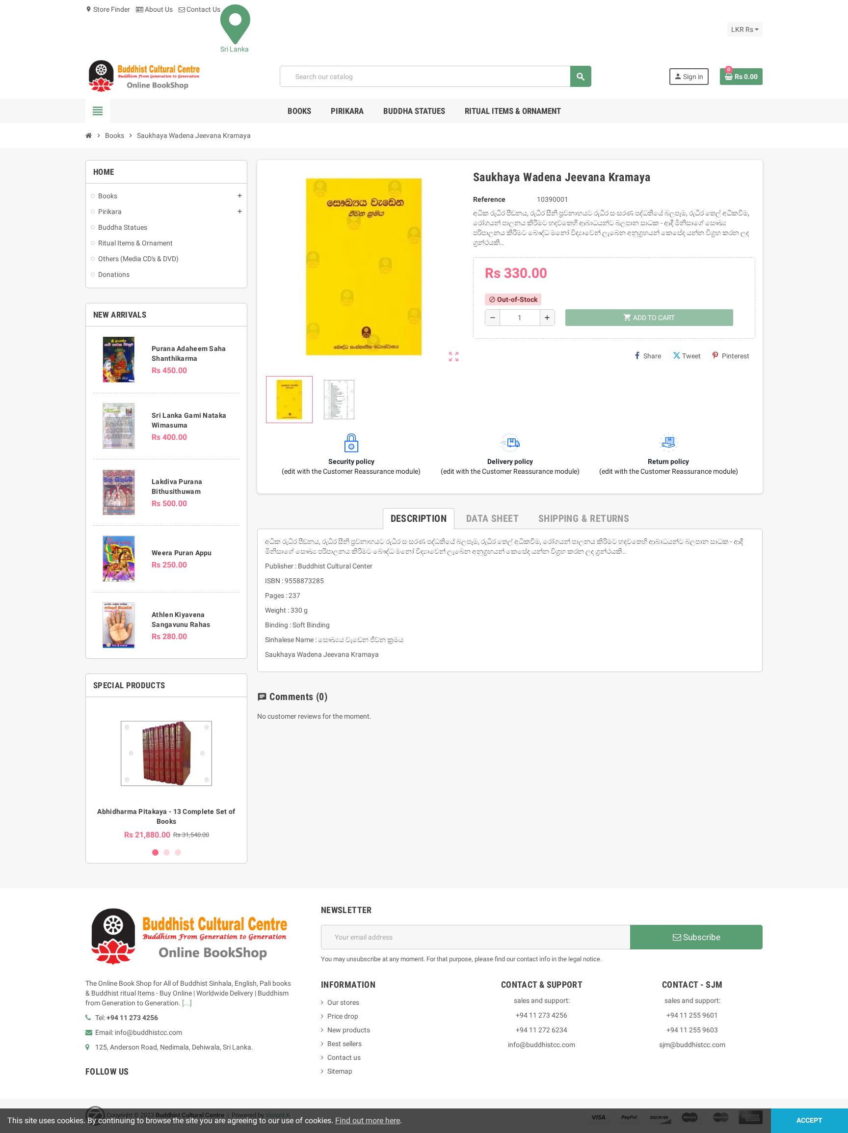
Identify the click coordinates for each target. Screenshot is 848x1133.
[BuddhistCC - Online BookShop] (143, 76)
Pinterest (735, 356)
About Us (158, 9)
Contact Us (202, 9)
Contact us (344, 1057)
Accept (809, 1120)
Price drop (342, 1016)
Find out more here (367, 1120)
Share (652, 356)
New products (348, 1030)
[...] (187, 1003)
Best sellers (344, 1044)
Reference (489, 199)
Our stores (343, 1002)
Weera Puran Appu (182, 553)
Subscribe (700, 937)
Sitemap (339, 1071)
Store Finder (107, 9)
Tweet (691, 356)
